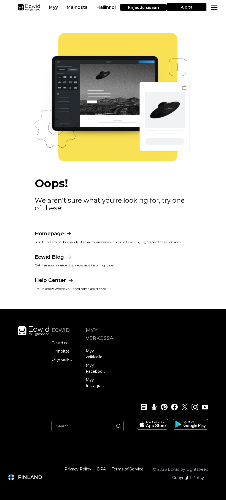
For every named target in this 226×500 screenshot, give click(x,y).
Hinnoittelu (62, 351)
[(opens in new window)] (152, 422)
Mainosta (77, 7)
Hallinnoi (106, 7)
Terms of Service (128, 469)
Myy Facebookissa (96, 368)
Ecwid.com (62, 342)
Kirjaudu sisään (143, 7)
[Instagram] (193, 407)
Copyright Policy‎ (188, 477)
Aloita (187, 7)
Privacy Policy (77, 469)
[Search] (118, 425)
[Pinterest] (162, 407)
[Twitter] (183, 407)
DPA (101, 469)
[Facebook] (173, 407)
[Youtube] (203, 407)
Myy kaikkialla (94, 353)
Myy (53, 7)
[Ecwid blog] (142, 407)
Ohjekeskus (62, 359)
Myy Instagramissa (96, 382)
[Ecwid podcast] (152, 407)
